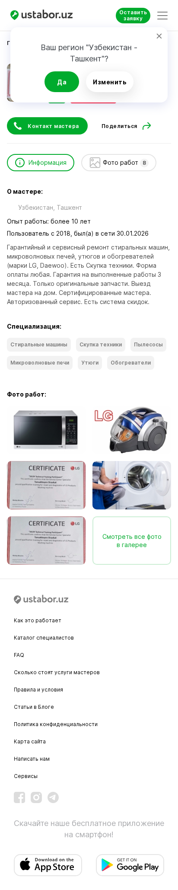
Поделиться (119, 126)
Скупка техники (100, 344)
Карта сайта (30, 741)
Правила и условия (38, 689)
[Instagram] (36, 797)
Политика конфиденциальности (56, 724)
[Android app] (130, 865)
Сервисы (26, 776)
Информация (48, 162)
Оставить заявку (133, 15)
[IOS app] (48, 865)
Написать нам (32, 759)
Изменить (110, 82)
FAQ (19, 655)
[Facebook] (19, 797)
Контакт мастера (53, 126)
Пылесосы (148, 344)
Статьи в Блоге (34, 707)
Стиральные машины (38, 344)
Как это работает (37, 620)
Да (62, 82)
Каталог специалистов (44, 637)
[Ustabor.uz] (44, 15)
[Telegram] (53, 797)
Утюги (90, 362)
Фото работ (124, 162)
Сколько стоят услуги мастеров (57, 672)
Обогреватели (131, 362)
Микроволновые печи (39, 362)
